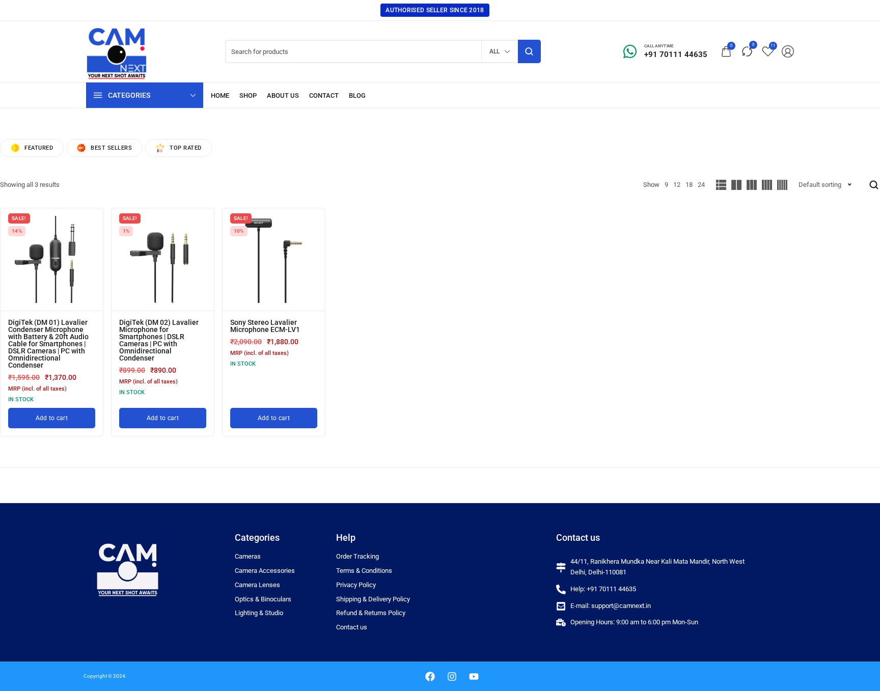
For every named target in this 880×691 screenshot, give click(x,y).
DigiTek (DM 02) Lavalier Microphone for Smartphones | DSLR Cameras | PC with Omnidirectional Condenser (159, 340)
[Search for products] (529, 51)
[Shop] (248, 95)
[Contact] (324, 95)
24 (701, 184)
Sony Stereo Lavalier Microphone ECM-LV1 (265, 326)
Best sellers (111, 148)
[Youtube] (473, 676)
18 (689, 184)
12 (676, 184)
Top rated (186, 148)
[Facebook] (429, 676)
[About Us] (283, 95)
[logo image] (116, 50)
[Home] (220, 95)
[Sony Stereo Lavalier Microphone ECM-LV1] (273, 259)
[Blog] (357, 95)
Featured (38, 148)
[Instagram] (451, 676)
